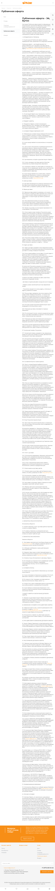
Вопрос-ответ (23, 845)
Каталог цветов (6, 845)
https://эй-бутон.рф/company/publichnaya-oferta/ (38, 48)
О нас (38, 845)
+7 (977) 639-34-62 (48, 868)
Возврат (39, 858)
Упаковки (3, 852)
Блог (38, 848)
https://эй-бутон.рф (38, 178)
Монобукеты (4, 850)
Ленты (3, 848)
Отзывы (39, 850)
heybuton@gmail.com (47, 686)
